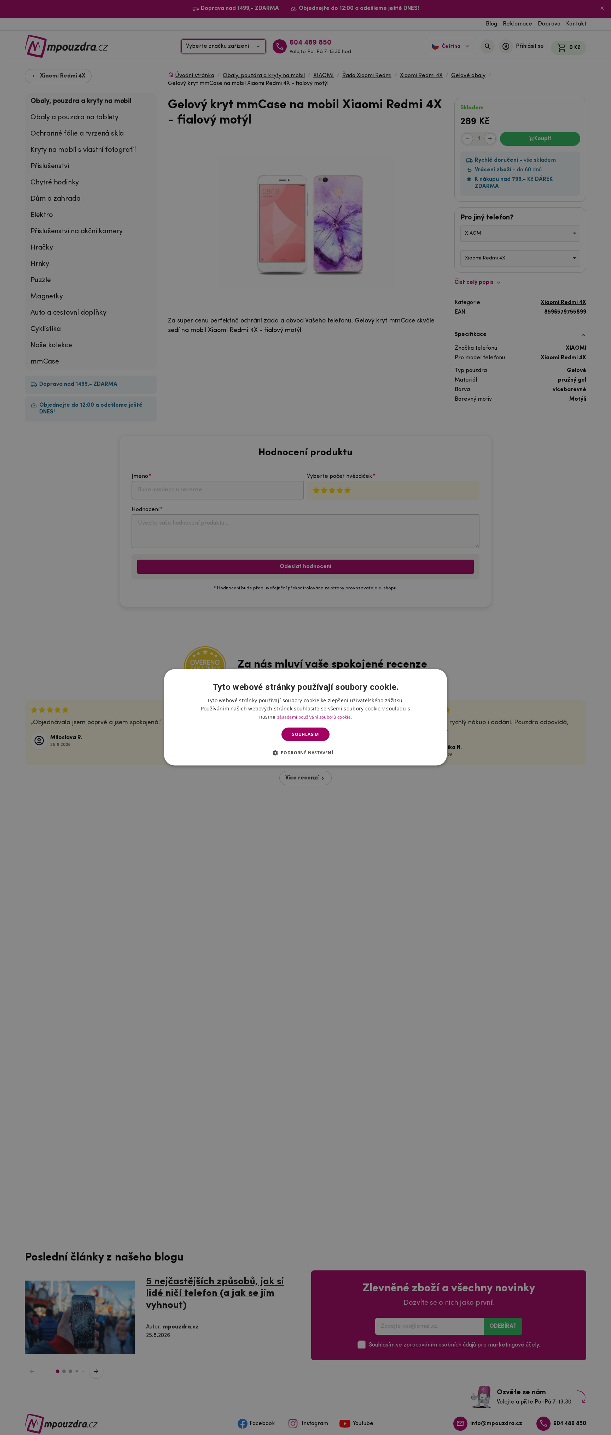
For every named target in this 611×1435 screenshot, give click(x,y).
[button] (305, 752)
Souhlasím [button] (305, 734)
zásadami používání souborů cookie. (314, 717)
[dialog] (305, 717)
